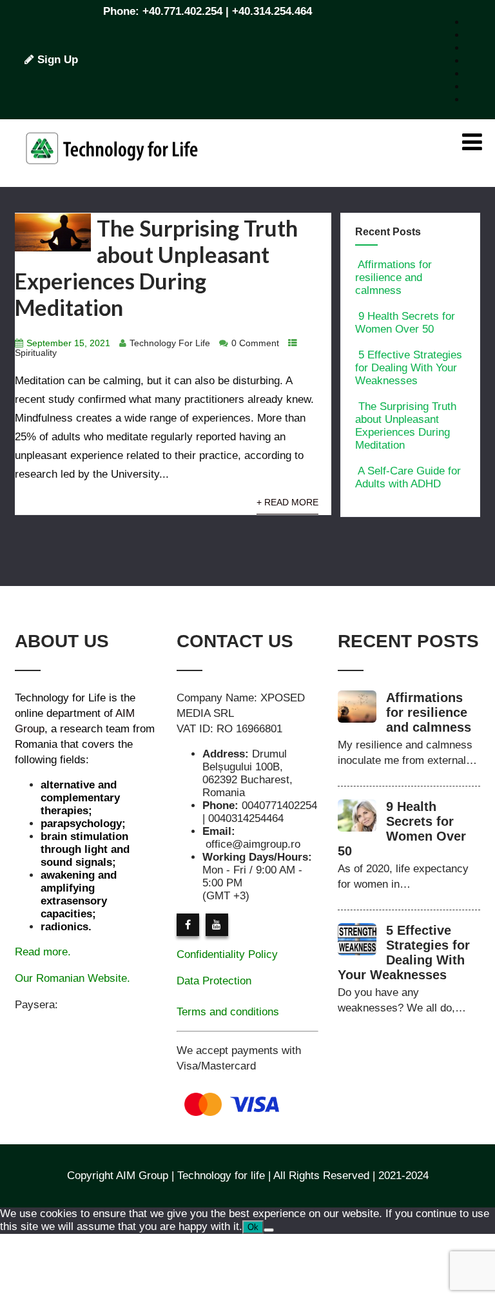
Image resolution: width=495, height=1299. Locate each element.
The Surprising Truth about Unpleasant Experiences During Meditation (156, 267)
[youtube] (217, 924)
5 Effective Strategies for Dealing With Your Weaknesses (408, 368)
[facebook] (188, 924)
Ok (253, 1227)
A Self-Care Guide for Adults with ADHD (408, 477)
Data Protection (214, 981)
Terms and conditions (228, 1012)
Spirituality (36, 353)
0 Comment (255, 343)
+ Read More (287, 502)
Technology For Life (170, 343)
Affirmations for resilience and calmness (393, 278)
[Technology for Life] (111, 180)
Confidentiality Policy (227, 954)
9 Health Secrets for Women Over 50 (405, 322)
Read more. (43, 952)
